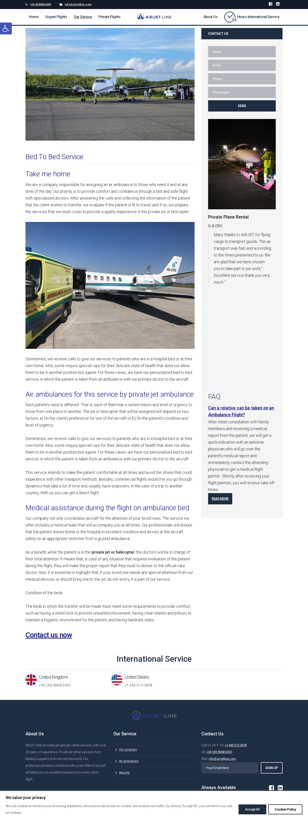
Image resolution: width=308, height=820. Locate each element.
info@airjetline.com (78, 4)
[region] (154, 805)
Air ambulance (128, 761)
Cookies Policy (285, 809)
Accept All (252, 809)
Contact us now (48, 635)
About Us (210, 17)
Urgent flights (56, 17)
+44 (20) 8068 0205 (219, 752)
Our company (128, 749)
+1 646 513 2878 (236, 745)
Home (33, 17)
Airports (124, 772)
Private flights (110, 17)
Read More (220, 499)
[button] (6, 28)
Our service (83, 17)
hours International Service (258, 17)
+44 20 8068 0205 (40, 4)
